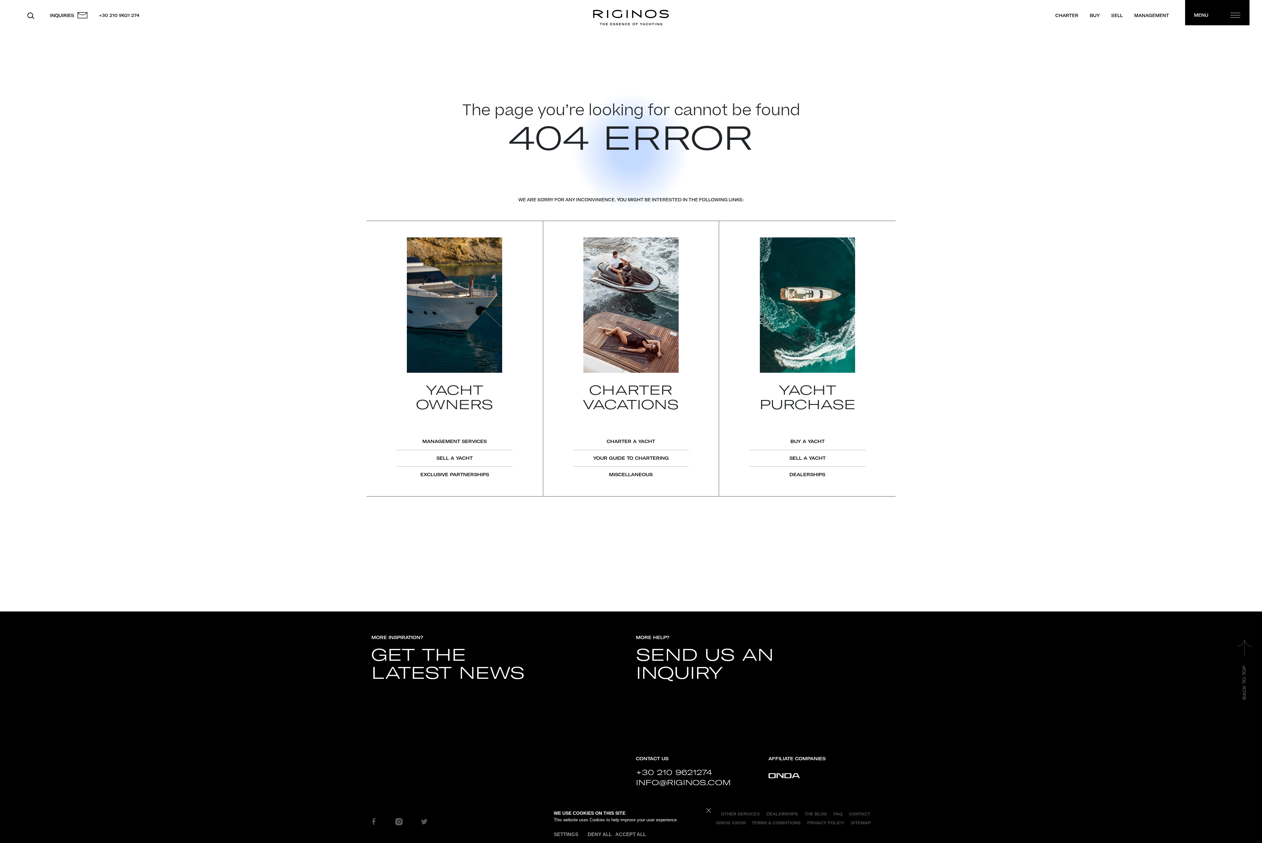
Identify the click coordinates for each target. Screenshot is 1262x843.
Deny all (600, 834)
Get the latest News (448, 664)
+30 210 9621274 (674, 772)
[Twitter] (424, 821)
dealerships (807, 474)
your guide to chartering (631, 458)
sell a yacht (454, 458)
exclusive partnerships (454, 474)
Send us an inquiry (705, 664)
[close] (709, 811)
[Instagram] (399, 821)
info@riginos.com (683, 782)
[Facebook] (374, 821)
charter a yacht (631, 441)
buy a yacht (807, 441)
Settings (566, 834)
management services (454, 441)
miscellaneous (631, 474)
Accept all (630, 834)
